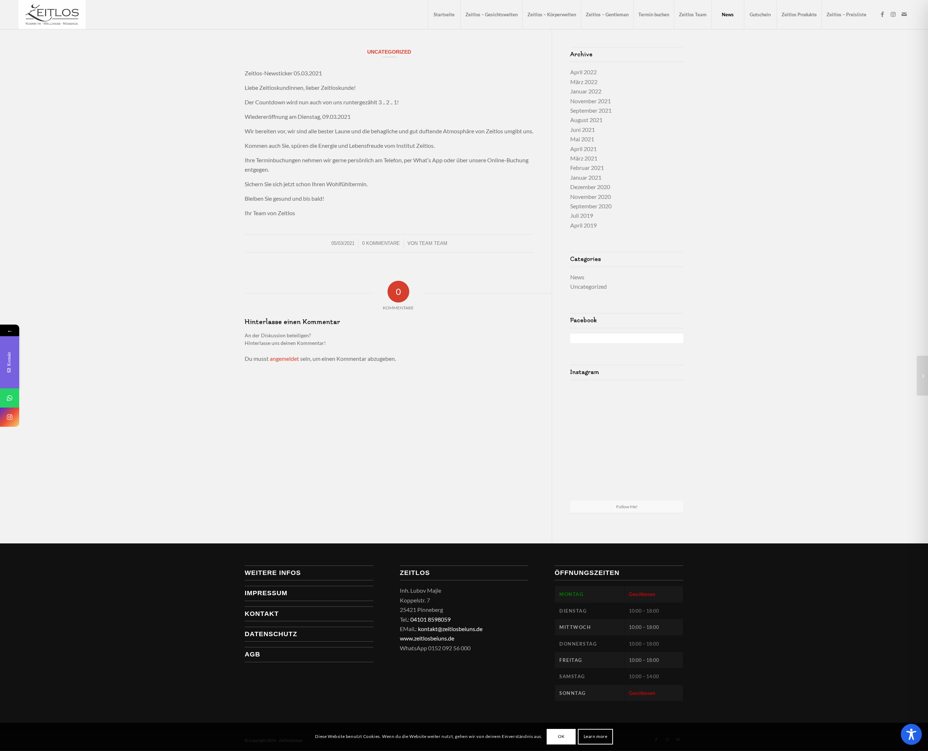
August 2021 (586, 119)
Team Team (433, 243)
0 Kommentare (381, 243)
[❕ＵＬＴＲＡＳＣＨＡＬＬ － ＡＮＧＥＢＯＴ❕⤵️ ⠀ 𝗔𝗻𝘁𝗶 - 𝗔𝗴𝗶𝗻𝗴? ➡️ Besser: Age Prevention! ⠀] (627, 404)
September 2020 (591, 206)
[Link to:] (922, 376)
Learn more (596, 736)
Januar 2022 (585, 91)
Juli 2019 (581, 215)
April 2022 (583, 71)
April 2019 (583, 225)
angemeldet (284, 358)
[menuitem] (444, 14)
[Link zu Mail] (904, 14)
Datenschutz (271, 634)
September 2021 (591, 110)
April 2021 (583, 148)
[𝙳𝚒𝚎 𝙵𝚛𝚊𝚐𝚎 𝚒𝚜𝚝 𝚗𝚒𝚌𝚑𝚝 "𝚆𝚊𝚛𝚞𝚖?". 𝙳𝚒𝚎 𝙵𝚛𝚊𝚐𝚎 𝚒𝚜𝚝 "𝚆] (627, 482)
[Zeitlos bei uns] (52, 14)
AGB (252, 654)
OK (561, 736)
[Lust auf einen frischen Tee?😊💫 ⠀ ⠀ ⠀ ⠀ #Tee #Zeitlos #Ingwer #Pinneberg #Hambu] (588, 481)
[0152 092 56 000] (9, 398)
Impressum (266, 593)
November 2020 (590, 196)
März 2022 (583, 81)
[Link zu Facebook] (882, 14)
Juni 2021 (582, 129)
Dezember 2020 (590, 186)
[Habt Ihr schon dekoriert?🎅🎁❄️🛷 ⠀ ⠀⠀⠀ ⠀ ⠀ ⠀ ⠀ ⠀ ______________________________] (627, 443)
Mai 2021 (582, 138)
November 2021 (590, 100)
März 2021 (583, 158)
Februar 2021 (587, 167)
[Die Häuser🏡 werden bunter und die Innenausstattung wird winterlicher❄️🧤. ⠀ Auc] (665, 481)
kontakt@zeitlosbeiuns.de (450, 628)
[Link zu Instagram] (893, 14)
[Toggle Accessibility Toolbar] (911, 734)
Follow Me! (627, 506)
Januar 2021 (585, 177)
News (577, 277)
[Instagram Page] (9, 417)
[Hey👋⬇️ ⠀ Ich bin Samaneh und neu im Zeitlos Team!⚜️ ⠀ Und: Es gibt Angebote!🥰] (665, 403)
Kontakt (262, 613)
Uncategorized (389, 52)
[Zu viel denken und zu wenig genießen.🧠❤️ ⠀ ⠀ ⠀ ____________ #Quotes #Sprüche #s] (588, 403)
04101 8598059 (430, 619)
